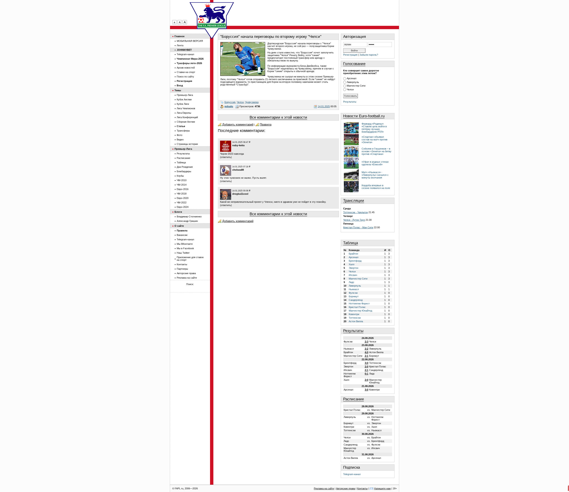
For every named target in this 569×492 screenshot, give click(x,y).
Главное (179, 36)
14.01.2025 (324, 106)
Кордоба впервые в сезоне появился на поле (376, 186)
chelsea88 (238, 169)
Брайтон (353, 253)
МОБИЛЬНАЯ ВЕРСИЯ (190, 41)
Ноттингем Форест (359, 303)
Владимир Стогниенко (189, 216)
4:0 (366, 352)
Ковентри (354, 314)
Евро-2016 (182, 189)
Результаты (349, 101)
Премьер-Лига (185, 95)
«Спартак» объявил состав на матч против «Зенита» (374, 140)
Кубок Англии (184, 99)
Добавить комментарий (237, 124)
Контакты (182, 264)
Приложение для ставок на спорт (190, 258)
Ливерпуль (353, 82)
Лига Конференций (187, 117)
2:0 (366, 366)
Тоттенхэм (355, 317)
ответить (226, 157)
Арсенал (351, 78)
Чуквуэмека (251, 102)
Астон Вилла (356, 321)
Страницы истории (187, 144)
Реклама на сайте (187, 277)
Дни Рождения (185, 167)
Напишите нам (382, 488)
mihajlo (228, 106)
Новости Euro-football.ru (364, 116)
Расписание (353, 399)
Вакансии (182, 235)
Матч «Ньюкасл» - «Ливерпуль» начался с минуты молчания (375, 175)
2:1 (366, 355)
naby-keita (238, 145)
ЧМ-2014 (181, 184)
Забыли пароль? (368, 54)
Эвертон (353, 268)
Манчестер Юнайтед (360, 310)
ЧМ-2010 (181, 180)
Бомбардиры (184, 171)
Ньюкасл (354, 289)
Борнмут (354, 296)
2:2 (366, 348)
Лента (180, 45)
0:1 (366, 373)
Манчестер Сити (356, 85)
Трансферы (183, 130)
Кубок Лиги (183, 104)
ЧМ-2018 (181, 193)
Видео (180, 139)
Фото (179, 135)
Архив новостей (186, 67)
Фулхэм (353, 293)
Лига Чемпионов (186, 108)
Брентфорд (355, 260)
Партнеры (182, 268)
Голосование (354, 64)
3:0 (366, 363)
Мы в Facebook (185, 248)
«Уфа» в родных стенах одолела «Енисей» (375, 163)
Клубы (180, 175)
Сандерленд (356, 300)
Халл (351, 264)
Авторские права (186, 273)
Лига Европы (184, 112)
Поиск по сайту (185, 76)
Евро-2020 (182, 198)
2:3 (366, 341)
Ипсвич (353, 275)
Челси (240, 102)
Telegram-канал (352, 474)
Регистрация (350, 54)
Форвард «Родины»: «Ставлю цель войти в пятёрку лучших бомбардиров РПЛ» (374, 127)
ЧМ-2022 (181, 202)
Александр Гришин (187, 221)
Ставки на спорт (186, 72)
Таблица (350, 243)
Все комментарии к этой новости (278, 117)
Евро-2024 (182, 207)
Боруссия (229, 102)
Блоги (178, 212)
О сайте (179, 226)
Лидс (351, 282)
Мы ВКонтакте (185, 244)
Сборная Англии (186, 121)
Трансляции (353, 200)
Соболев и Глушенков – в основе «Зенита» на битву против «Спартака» (376, 151)
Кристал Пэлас (357, 307)
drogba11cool (240, 193)
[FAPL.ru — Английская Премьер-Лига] (211, 15)
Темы (177, 90)
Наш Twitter (183, 252)
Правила (265, 124)
